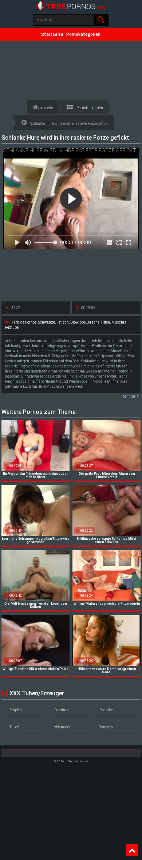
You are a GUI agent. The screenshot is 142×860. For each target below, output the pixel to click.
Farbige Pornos (24, 322)
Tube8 (14, 727)
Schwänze (46, 322)
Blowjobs (78, 322)
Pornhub (61, 710)
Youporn (106, 727)
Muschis (118, 322)
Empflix (15, 710)
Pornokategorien (83, 34)
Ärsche (93, 322)
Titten (105, 322)
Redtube (12, 327)
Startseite (52, 34)
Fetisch (62, 322)
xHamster (62, 727)
